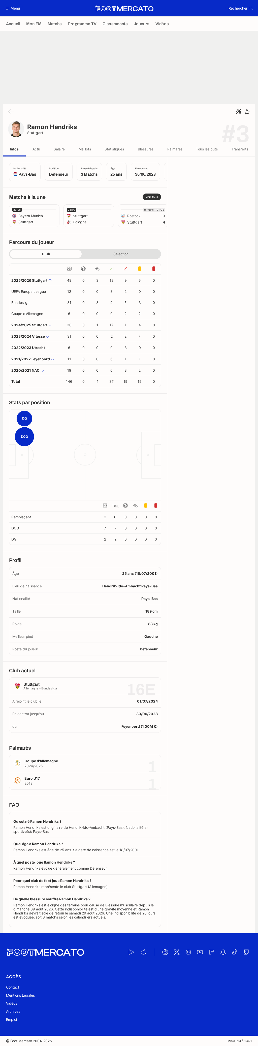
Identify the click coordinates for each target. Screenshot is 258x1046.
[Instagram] (188, 952)
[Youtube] (200, 952)
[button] (13, 8)
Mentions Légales (20, 995)
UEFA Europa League (28, 291)
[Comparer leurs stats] (239, 112)
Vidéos (11, 1003)
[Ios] (143, 952)
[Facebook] (165, 952)
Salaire (59, 149)
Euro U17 (32, 778)
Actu (36, 149)
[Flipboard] (211, 952)
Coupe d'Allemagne (27, 313)
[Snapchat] (223, 952)
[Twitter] (176, 952)
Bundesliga (20, 302)
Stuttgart (35, 133)
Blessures (145, 149)
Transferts (240, 149)
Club (46, 254)
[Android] (131, 952)
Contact (12, 987)
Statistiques (114, 149)
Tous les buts (207, 149)
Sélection (120, 254)
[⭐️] (247, 112)
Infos (14, 149)
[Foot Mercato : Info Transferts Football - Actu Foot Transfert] (124, 8)
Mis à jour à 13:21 (240, 1041)
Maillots (85, 149)
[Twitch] (246, 952)
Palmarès (174, 149)
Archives (13, 1011)
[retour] (11, 111)
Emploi (11, 1019)
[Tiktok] (234, 952)
